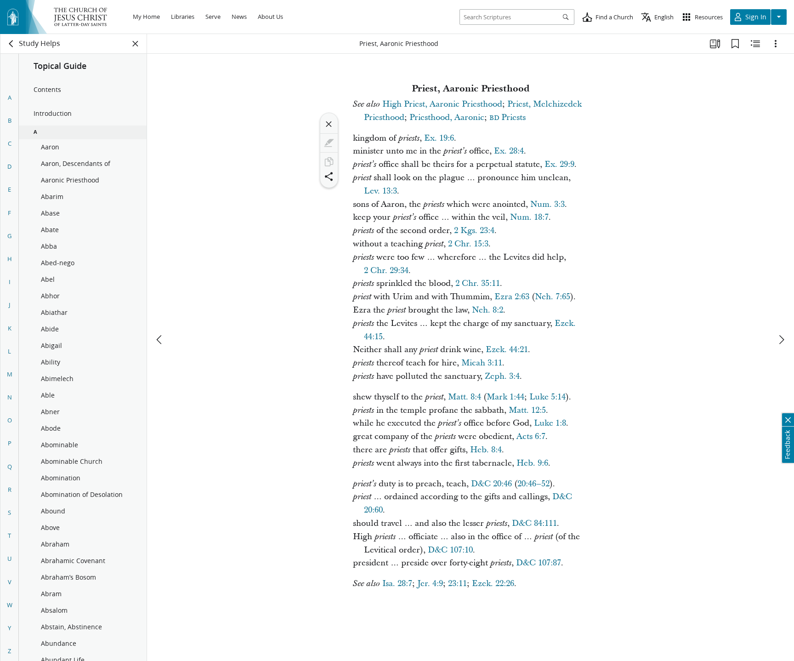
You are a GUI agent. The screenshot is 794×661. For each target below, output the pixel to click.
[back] (11, 43)
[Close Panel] (135, 43)
